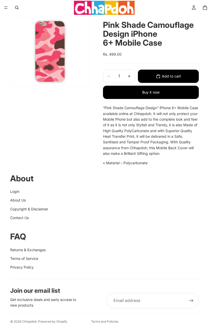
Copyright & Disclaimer (29, 209)
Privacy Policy (22, 267)
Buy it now (151, 92)
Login (14, 191)
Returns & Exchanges (28, 250)
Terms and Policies (104, 321)
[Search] (16, 7)
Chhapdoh (29, 321)
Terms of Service (24, 258)
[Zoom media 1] (50, 51)
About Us (18, 200)
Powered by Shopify (52, 321)
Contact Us (19, 218)
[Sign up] (191, 300)
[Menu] (6, 8)
